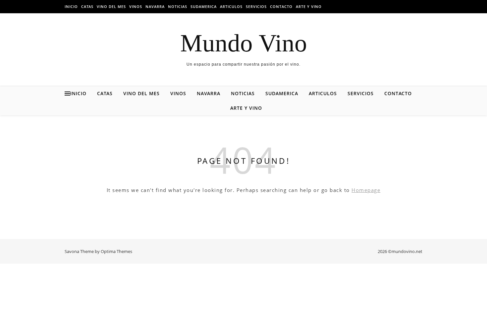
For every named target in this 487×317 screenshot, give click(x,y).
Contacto (281, 6)
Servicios (256, 6)
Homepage (366, 190)
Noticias (177, 6)
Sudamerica (203, 6)
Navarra (155, 6)
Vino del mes (111, 6)
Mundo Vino (243, 43)
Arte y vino (309, 6)
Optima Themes (116, 251)
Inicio (71, 6)
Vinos (135, 6)
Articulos (231, 6)
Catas (87, 6)
